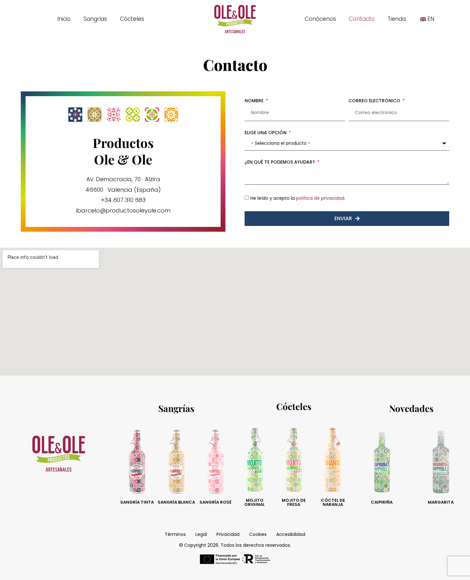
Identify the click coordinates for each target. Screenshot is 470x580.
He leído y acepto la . (297, 198)
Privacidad (227, 534)
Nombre (255, 100)
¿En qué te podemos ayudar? (280, 162)
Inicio (64, 19)
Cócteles (132, 19)
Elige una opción (266, 132)
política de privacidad (320, 198)
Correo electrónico (375, 100)
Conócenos (320, 19)
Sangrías (95, 19)
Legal (201, 534)
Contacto (362, 19)
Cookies (258, 534)
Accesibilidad (290, 534)
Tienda (397, 19)
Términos (175, 534)
